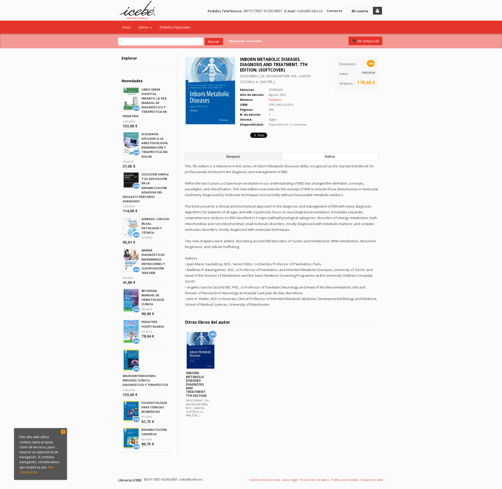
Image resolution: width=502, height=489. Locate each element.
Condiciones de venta (264, 480)
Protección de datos (314, 480)
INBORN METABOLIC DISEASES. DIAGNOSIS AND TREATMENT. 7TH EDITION (196, 384)
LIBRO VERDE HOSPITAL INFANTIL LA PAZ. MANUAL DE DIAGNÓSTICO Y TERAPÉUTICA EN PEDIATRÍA (145, 102)
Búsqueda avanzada (245, 41)
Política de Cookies (344, 480)
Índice (330, 156)
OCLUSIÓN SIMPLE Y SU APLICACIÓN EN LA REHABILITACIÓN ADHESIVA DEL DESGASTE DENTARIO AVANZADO (146, 187)
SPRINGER (276, 90)
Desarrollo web (372, 480)
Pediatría (275, 100)
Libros (144, 27)
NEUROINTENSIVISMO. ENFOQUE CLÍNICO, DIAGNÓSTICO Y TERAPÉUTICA (145, 380)
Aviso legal (290, 480)
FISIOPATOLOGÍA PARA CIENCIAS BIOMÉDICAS (154, 407)
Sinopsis (233, 156)
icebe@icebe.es (310, 10)
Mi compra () (368, 41)
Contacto (334, 11)
